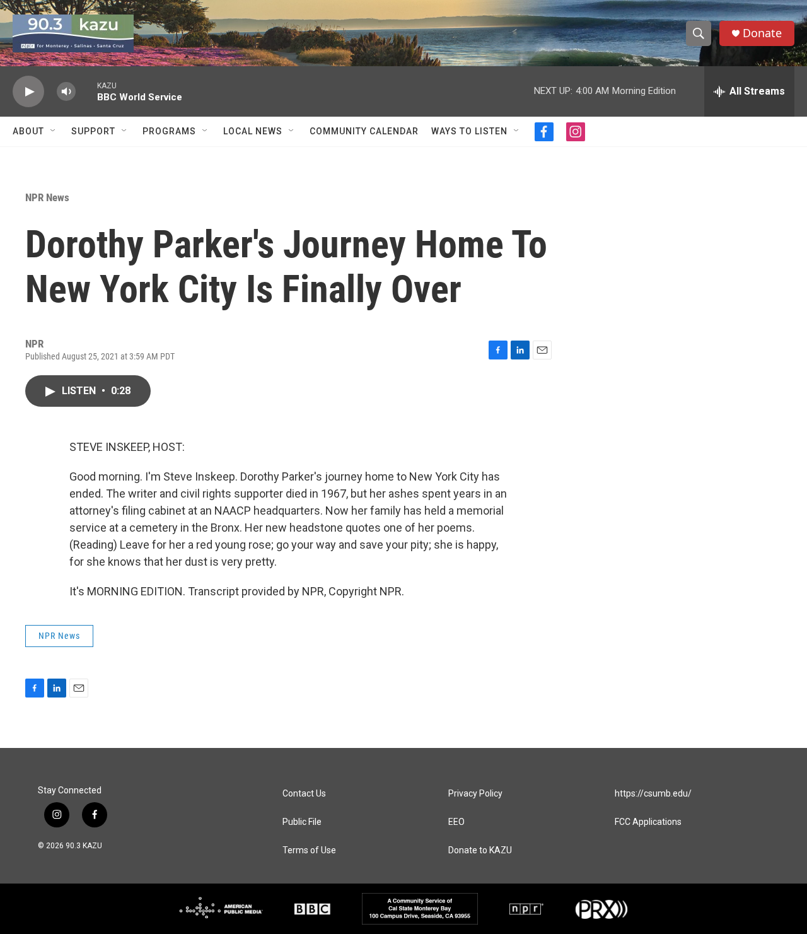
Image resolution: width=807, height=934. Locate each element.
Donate (762, 33)
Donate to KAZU (480, 850)
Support (93, 131)
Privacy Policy (475, 793)
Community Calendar (364, 131)
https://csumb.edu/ (653, 793)
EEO (456, 822)
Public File (302, 822)
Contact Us (304, 793)
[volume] (66, 92)
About (28, 131)
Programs (169, 131)
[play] (28, 92)
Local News (252, 131)
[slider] (86, 91)
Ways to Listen (469, 131)
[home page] (73, 33)
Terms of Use (309, 850)
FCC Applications (648, 822)
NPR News (47, 197)
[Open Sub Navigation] (54, 131)
